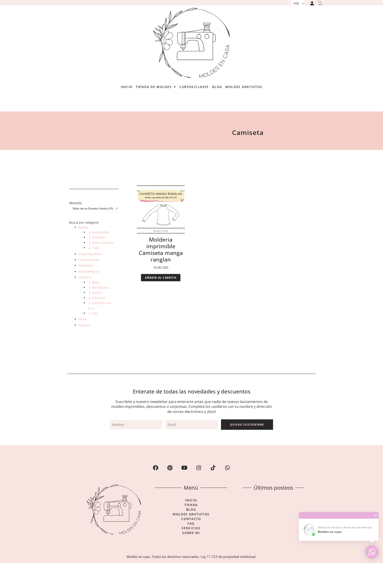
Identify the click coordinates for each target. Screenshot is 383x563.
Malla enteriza (102, 242)
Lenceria (84, 277)
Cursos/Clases (194, 87)
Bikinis (83, 227)
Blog (217, 87)
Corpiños (98, 237)
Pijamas (84, 325)
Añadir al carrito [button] (160, 278)
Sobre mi (191, 532)
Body (95, 282)
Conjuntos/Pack (89, 254)
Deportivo (85, 265)
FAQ (191, 523)
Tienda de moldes (154, 87)
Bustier (97, 292)
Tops (95, 248)
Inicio (127, 87)
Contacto (191, 518)
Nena (82, 319)
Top (95, 313)
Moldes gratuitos (243, 87)
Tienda (191, 504)
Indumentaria (88, 271)
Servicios (191, 528)
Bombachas (100, 232)
